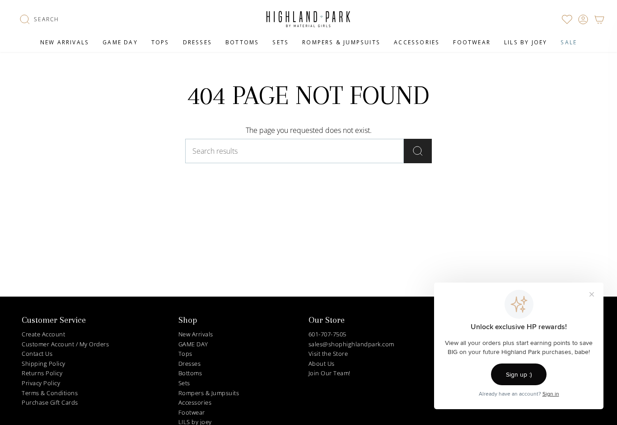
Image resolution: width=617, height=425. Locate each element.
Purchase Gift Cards (50, 402)
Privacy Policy (41, 383)
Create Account (43, 334)
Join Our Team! (329, 373)
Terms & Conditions (50, 393)
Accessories (195, 402)
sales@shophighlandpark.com (351, 344)
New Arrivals (195, 334)
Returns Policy (42, 373)
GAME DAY (193, 344)
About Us (321, 363)
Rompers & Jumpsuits (208, 393)
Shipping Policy (43, 363)
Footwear (191, 412)
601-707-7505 (327, 334)
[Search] (418, 151)
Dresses (189, 363)
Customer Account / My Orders (65, 344)
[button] (39, 19)
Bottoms (190, 373)
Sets (184, 383)
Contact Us (37, 353)
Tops (185, 353)
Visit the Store (328, 353)
